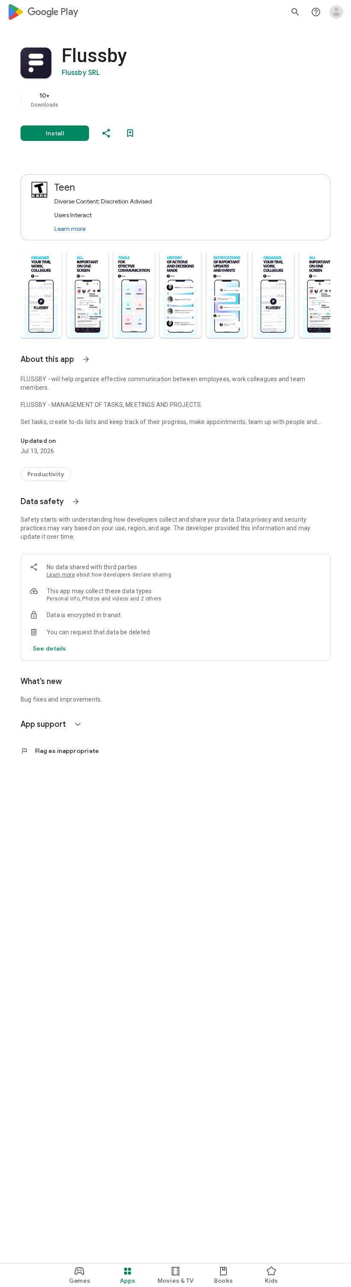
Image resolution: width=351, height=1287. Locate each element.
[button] (41, 294)
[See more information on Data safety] (75, 501)
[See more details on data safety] (50, 648)
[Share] (106, 133)
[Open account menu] (336, 12)
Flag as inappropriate (60, 751)
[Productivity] (46, 474)
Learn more (70, 229)
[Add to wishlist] (130, 133)
